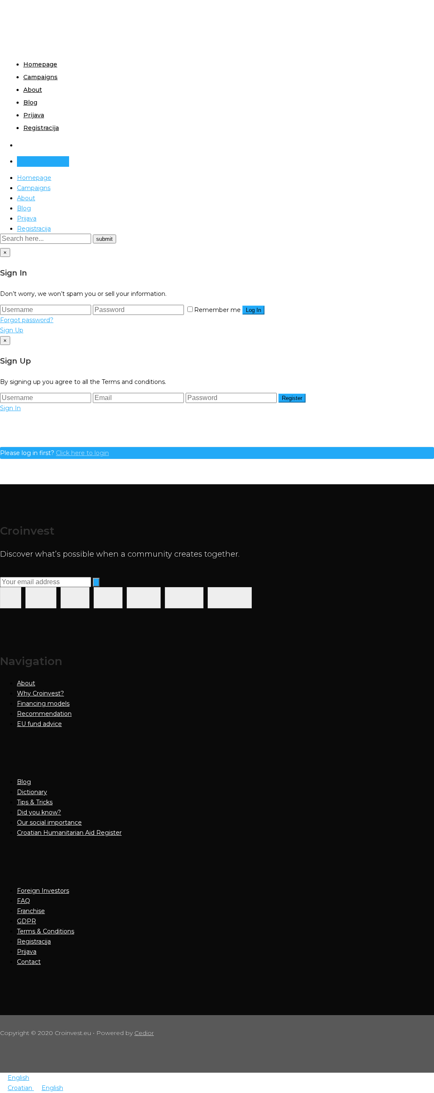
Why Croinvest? (40, 693)
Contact (29, 962)
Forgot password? (26, 320)
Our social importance (49, 822)
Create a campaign (43, 161)
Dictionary (32, 792)
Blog (30, 102)
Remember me (217, 310)
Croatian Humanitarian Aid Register (69, 832)
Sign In (10, 408)
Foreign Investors (43, 890)
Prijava (33, 115)
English (18, 1078)
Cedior (144, 1033)
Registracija (41, 128)
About (32, 90)
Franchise (31, 911)
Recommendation (44, 714)
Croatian (21, 1088)
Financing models (43, 703)
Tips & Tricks (35, 802)
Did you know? (39, 812)
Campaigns (40, 77)
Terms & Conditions (45, 931)
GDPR (26, 921)
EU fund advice (39, 724)
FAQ (23, 901)
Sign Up (11, 330)
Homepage (40, 64)
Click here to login (82, 453)
